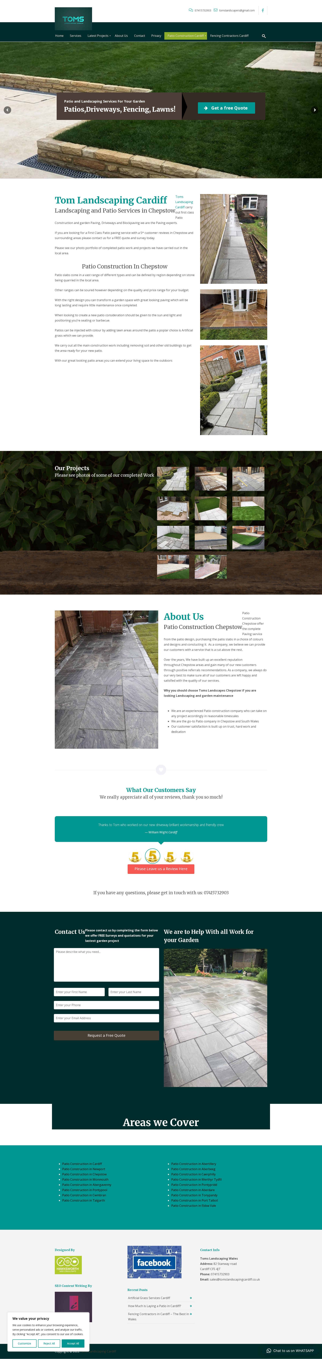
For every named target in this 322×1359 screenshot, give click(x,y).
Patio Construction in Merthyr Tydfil (196, 1179)
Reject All (49, 1343)
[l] (248, 479)
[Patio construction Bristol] (211, 479)
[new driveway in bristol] (211, 538)
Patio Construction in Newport (83, 1169)
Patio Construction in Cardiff (82, 1164)
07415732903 (203, 10)
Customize (24, 1343)
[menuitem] (59, 36)
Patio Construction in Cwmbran (84, 1195)
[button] (290, 1351)
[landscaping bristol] (211, 508)
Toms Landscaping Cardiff (184, 202)
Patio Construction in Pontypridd (194, 1185)
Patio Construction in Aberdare (193, 1190)
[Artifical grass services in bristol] (248, 508)
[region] (48, 1332)
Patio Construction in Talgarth (83, 1200)
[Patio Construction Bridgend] (173, 538)
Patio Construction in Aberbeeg (193, 1169)
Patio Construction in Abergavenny (86, 1185)
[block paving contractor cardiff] (211, 567)
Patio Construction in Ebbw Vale (193, 1206)
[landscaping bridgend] (248, 538)
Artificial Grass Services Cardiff (149, 1298)
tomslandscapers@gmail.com (236, 10)
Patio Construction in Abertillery (193, 1164)
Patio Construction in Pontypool (84, 1190)
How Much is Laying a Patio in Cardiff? (154, 1306)
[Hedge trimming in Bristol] (173, 479)
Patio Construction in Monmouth (85, 1179)
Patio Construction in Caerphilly (193, 1174)
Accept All (73, 1343)
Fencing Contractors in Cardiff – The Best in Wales (158, 1316)
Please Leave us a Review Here (161, 868)
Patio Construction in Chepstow (84, 1174)
